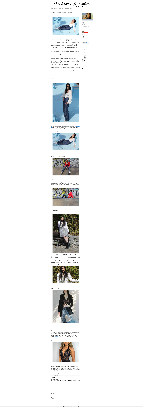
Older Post (79, 393)
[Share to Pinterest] (57, 375)
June (84, 51)
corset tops (56, 336)
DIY (83, 37)
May (83, 52)
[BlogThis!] (55, 375)
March (84, 56)
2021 (83, 49)
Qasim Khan (54, 379)
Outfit (83, 38)
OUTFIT (60, 8)
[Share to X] (56, 375)
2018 (83, 61)
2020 (83, 59)
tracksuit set (73, 373)
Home (65, 393)
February (84, 57)
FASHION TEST (66, 8)
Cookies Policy (53, 399)
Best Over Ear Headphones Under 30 (58, 380)
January (84, 58)
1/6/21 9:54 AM (57, 379)
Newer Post (52, 393)
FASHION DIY (56, 8)
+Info (78, 406)
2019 (83, 60)
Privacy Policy (53, 398)
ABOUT (51, 8)
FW (62, 8)
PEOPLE (71, 8)
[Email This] (54, 375)
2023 (83, 48)
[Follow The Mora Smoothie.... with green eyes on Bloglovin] (85, 43)
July (83, 50)
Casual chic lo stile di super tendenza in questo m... (87, 55)
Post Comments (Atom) (56, 394)
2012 (83, 66)
